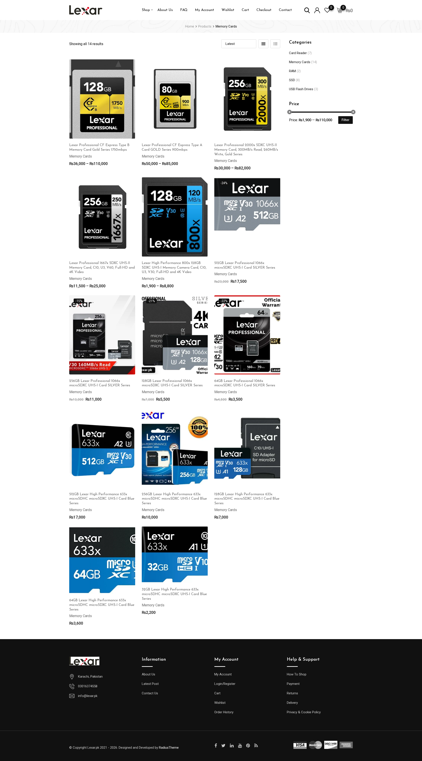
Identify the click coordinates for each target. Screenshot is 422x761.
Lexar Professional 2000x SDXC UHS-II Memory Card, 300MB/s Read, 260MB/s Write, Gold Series (246, 149)
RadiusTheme (169, 748)
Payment (293, 684)
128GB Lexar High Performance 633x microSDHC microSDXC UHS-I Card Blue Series (246, 499)
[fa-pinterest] (248, 745)
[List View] (275, 43)
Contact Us (150, 693)
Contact (285, 10)
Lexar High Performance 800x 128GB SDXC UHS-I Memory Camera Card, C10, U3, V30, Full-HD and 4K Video (174, 267)
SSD (292, 80)
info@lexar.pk (87, 696)
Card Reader (298, 53)
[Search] (307, 10)
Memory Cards (299, 62)
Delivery (292, 703)
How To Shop (296, 674)
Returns (292, 693)
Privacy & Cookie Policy (304, 712)
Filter (345, 120)
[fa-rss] (256, 745)
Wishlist (228, 10)
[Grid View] (263, 43)
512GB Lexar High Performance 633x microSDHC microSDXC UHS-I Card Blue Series (101, 499)
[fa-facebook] (216, 745)
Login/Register (224, 684)
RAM (292, 71)
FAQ (183, 10)
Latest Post (150, 684)
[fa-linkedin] (232, 745)
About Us (165, 10)
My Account (204, 10)
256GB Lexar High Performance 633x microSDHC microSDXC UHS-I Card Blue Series (174, 499)
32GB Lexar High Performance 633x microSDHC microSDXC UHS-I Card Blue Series (174, 594)
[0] (339, 10)
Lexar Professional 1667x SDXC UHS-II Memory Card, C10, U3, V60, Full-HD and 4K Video (102, 267)
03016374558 (87, 686)
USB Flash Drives (301, 89)
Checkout (263, 10)
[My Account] (317, 10)
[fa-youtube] (240, 745)
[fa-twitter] (223, 745)
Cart (245, 10)
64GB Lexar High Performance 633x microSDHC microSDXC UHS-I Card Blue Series (101, 605)
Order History (223, 712)
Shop (146, 10)
